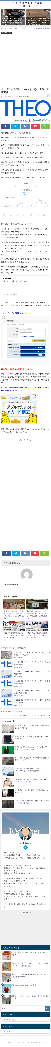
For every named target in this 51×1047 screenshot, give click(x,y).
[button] (3, 17)
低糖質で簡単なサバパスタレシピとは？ (14, 711)
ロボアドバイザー (7, 32)
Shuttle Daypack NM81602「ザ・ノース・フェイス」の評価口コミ (30, 715)
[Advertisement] (25, 61)
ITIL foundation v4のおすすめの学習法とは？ (26, 985)
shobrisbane (11, 584)
